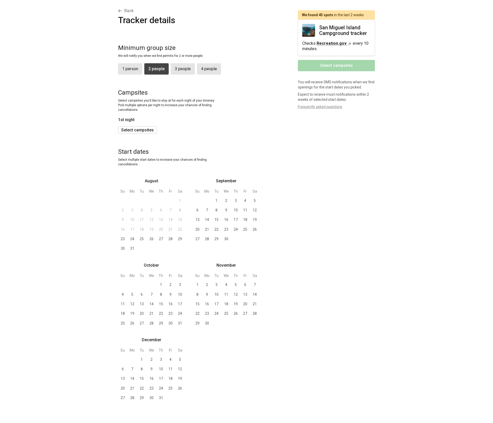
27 (161, 239)
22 (180, 229)
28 (170, 239)
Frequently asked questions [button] (320, 107)
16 (123, 229)
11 (142, 220)
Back (129, 10)
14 (170, 220)
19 (151, 229)
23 (123, 239)
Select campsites (137, 130)
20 (161, 229)
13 (161, 220)
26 (151, 239)
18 (142, 229)
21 (170, 229)
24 (132, 239)
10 (132, 220)
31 (132, 248)
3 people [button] (183, 68)
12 (151, 220)
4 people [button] (209, 68)
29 (180, 239)
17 (132, 229)
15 (180, 220)
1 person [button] (130, 68)
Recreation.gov (332, 43)
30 (123, 248)
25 (142, 239)
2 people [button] (156, 68)
